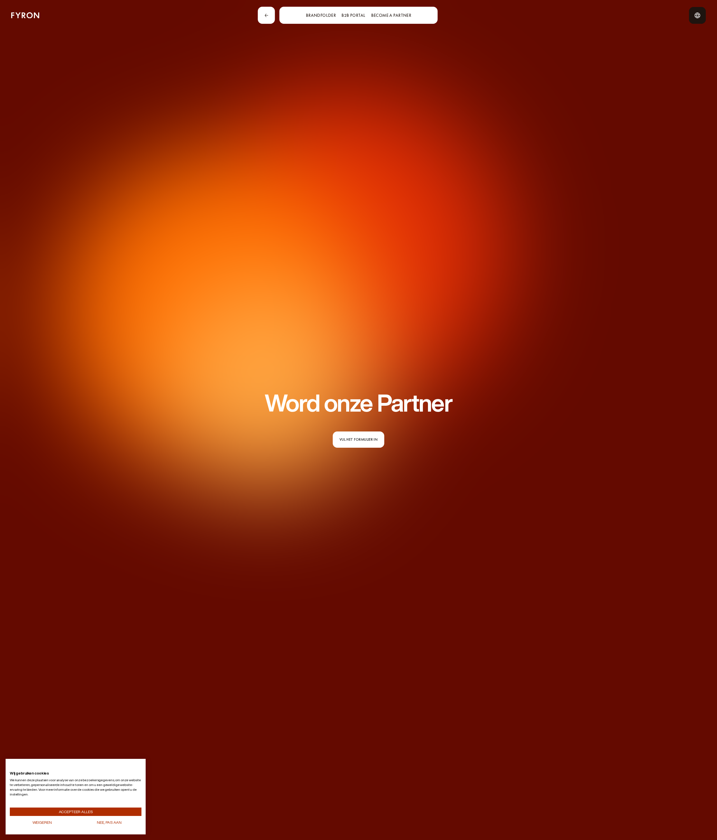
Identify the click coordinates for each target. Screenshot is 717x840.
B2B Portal (353, 15)
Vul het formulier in (358, 439)
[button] (23, 767)
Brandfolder (321, 15)
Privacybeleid (127, 767)
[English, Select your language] (697, 15)
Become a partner (391, 15)
